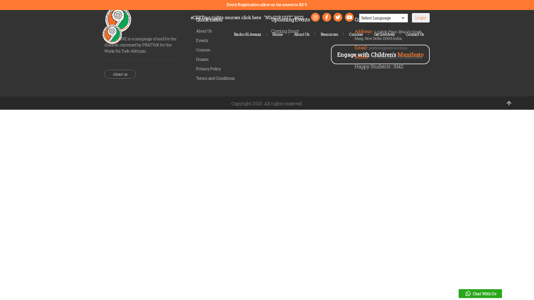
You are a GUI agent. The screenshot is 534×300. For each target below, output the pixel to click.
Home (277, 34)
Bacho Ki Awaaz (247, 34)
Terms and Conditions (215, 78)
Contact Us (415, 34)
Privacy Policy (208, 68)
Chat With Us (484, 293)
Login (421, 17)
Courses (356, 34)
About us (120, 74)
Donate (202, 59)
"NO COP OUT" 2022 (284, 17)
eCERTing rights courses (226, 17)
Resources (329, 34)
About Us (302, 34)
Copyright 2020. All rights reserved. (267, 103)
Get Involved (384, 34)
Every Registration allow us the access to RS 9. (267, 4)
